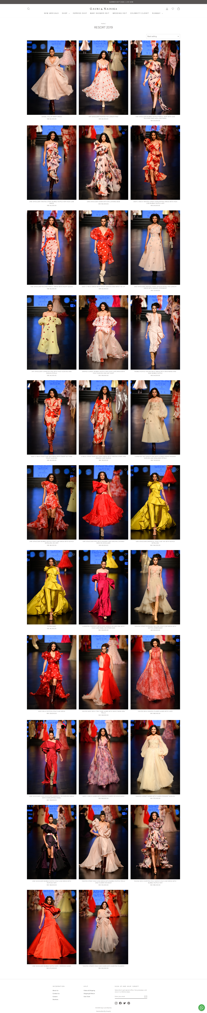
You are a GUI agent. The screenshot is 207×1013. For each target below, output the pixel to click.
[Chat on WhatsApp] (201, 1007)
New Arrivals (51, 13)
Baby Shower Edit (99, 13)
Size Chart (87, 996)
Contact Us (56, 993)
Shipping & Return (89, 993)
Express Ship (80, 13)
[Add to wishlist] (74, 45)
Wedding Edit (120, 13)
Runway (156, 13)
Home (103, 23)
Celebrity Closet (139, 13)
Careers (55, 996)
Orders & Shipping (89, 990)
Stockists (55, 999)
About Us (55, 990)
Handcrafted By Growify (103, 1011)
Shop (65, 13)
